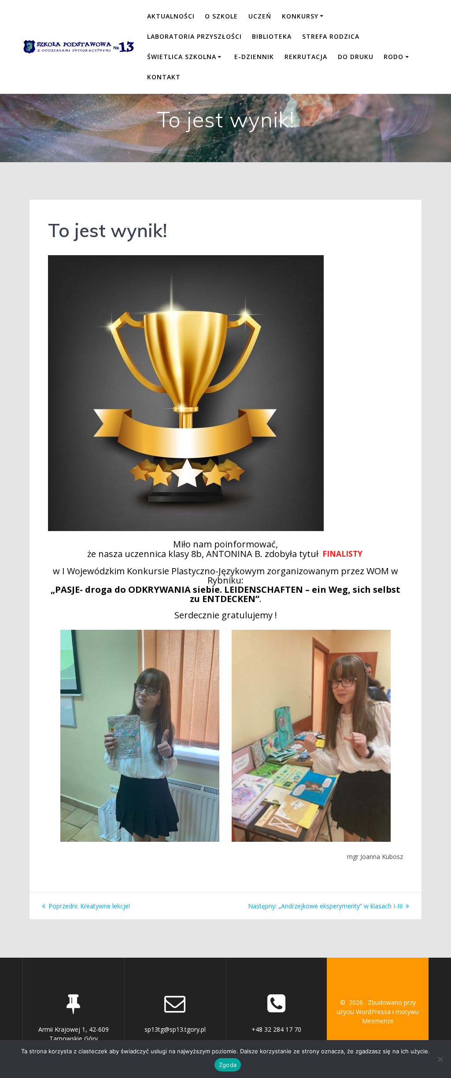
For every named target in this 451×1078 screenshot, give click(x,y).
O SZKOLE (221, 16)
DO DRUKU (355, 56)
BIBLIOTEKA (272, 36)
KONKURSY (300, 16)
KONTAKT (164, 77)
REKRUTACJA (306, 56)
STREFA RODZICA (330, 36)
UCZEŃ (259, 16)
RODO (393, 56)
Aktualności (171, 16)
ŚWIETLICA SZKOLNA (181, 56)
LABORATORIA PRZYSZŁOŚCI (194, 36)
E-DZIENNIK (254, 56)
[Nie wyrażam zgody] (440, 1059)
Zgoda (228, 1064)
